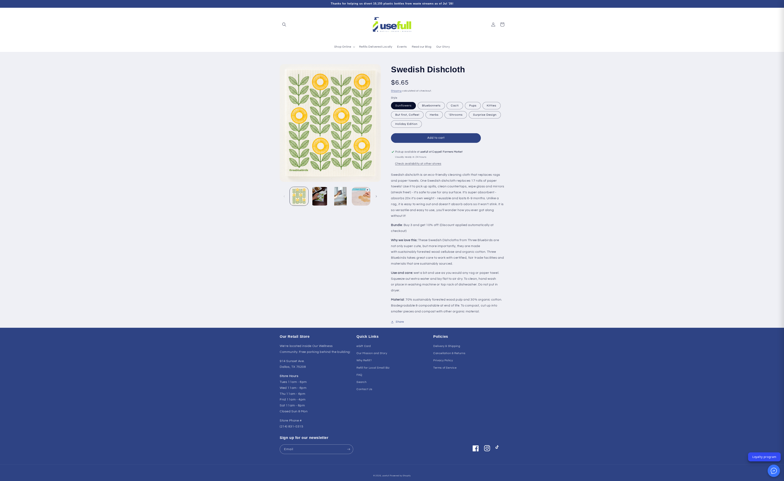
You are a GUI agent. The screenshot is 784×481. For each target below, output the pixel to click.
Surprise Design (485, 114)
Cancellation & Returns (449, 353)
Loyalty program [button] (764, 457)
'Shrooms (456, 114)
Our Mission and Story (371, 353)
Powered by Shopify (400, 476)
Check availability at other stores (418, 163)
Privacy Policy (443, 360)
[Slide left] (284, 196)
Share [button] (400, 321)
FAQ (359, 375)
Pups (473, 105)
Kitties (491, 105)
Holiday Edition (406, 124)
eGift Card (363, 346)
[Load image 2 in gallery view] (319, 196)
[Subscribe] (348, 449)
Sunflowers (403, 105)
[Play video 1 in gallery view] (361, 196)
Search (361, 382)
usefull (385, 476)
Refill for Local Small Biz (373, 367)
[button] (284, 24)
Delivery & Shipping (446, 346)
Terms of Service (445, 367)
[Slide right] (376, 196)
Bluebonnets (431, 105)
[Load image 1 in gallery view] (299, 196)
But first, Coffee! (407, 114)
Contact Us (364, 389)
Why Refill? (364, 360)
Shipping (396, 90)
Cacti (455, 105)
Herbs (434, 114)
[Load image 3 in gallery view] (340, 196)
